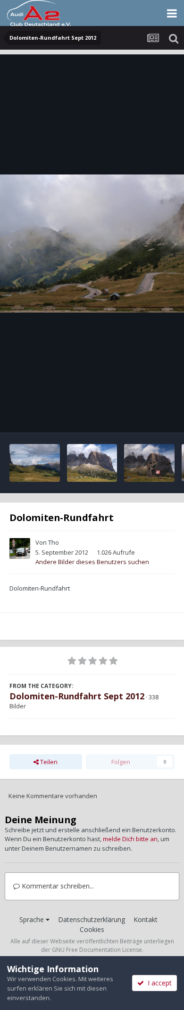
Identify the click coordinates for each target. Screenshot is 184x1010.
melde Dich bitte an (130, 839)
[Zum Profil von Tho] (19, 548)
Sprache (32, 919)
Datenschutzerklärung (91, 919)
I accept (158, 982)
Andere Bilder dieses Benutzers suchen (92, 561)
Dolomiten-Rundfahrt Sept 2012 (76, 696)
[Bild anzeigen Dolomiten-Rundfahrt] (34, 463)
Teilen (48, 762)
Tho (53, 542)
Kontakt (146, 919)
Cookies (92, 929)
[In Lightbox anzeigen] (92, 243)
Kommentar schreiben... (57, 885)
